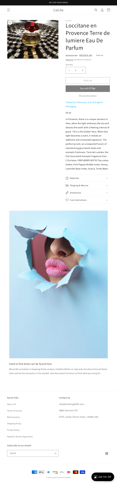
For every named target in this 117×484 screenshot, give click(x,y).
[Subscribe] (55, 453)
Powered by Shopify (64, 477)
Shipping (69, 59)
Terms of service (14, 410)
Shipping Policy (14, 423)
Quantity (69, 64)
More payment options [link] (88, 95)
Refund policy (13, 417)
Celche (54, 477)
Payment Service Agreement (20, 436)
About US (11, 404)
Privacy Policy (13, 430)
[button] (8, 10)
